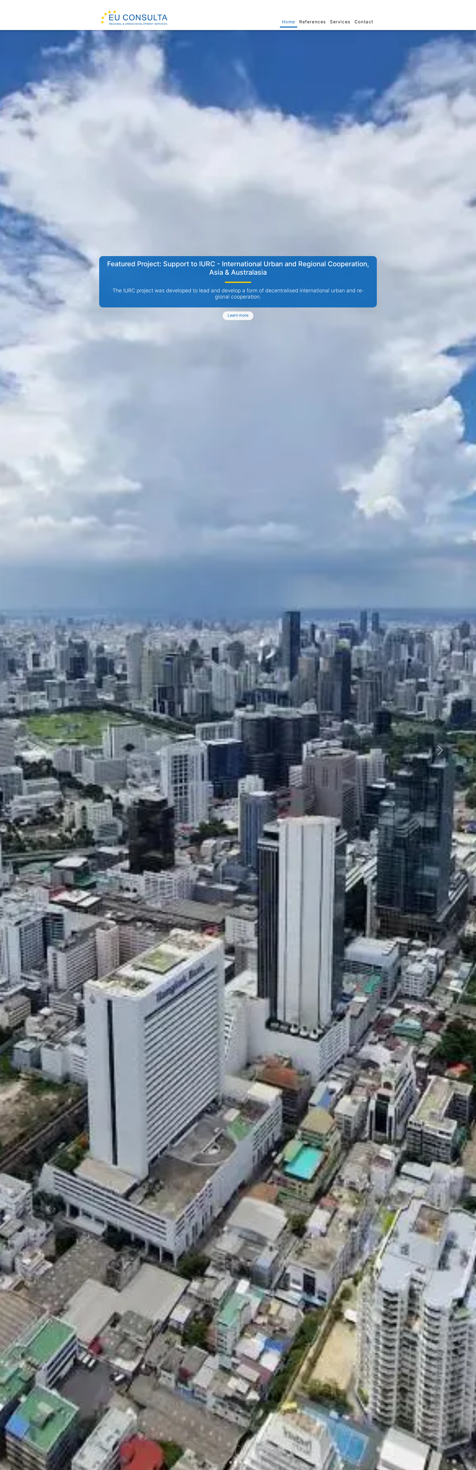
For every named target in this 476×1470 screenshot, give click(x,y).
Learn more (238, 313)
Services (340, 21)
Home (288, 21)
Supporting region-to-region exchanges (238, 264)
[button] (35, 750)
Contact (364, 21)
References (312, 21)
